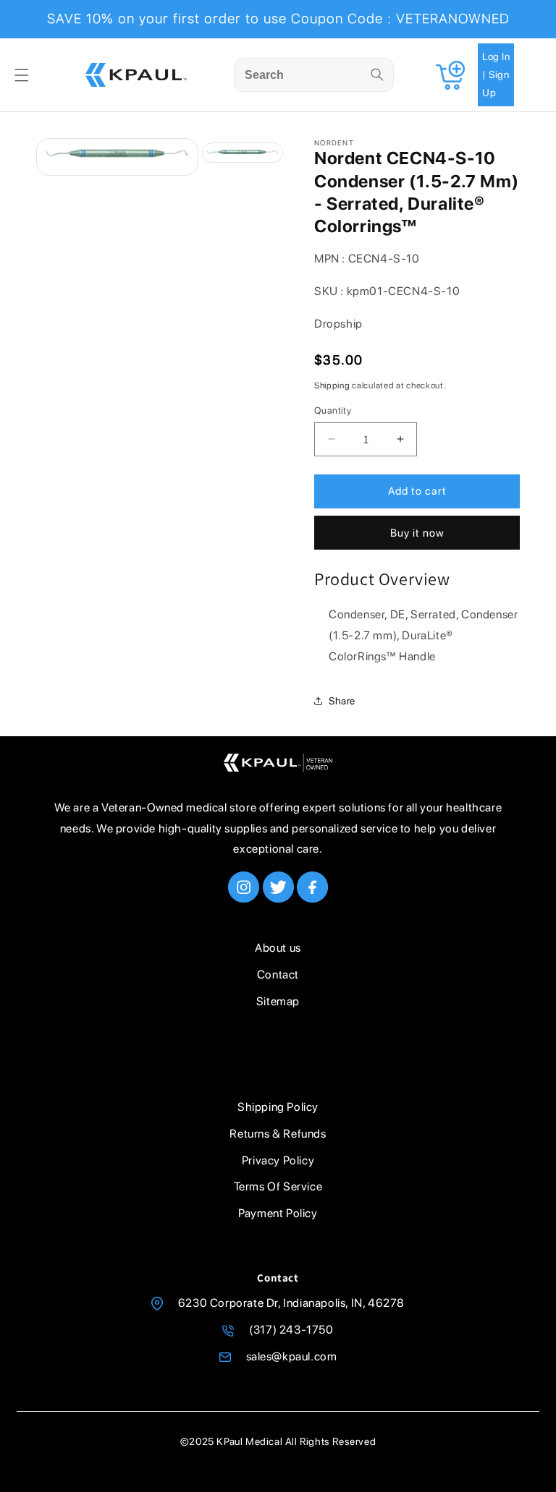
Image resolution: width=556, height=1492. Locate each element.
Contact (278, 974)
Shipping (332, 385)
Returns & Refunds (277, 1134)
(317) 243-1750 (291, 1330)
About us (278, 948)
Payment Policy (277, 1213)
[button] (22, 75)
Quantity (332, 410)
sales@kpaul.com (291, 1356)
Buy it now (417, 533)
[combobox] (314, 75)
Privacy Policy (278, 1160)
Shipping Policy (278, 1107)
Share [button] (342, 701)
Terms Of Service (278, 1186)
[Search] (377, 74)
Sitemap (278, 1001)
